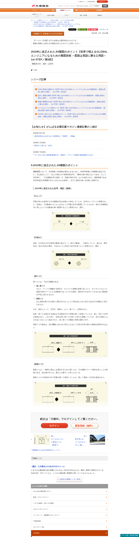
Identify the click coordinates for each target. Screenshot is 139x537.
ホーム (35, 10)
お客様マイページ (65, 10)
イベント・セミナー (70, 6)
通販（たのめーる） (82, 10)
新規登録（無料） (84, 425)
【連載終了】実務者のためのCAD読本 (44, 22)
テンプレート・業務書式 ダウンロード (46, 515)
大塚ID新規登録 (91, 1)
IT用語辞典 (37, 521)
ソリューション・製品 (47, 10)
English (86, 6)
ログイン (102, 1)
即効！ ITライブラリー (41, 497)
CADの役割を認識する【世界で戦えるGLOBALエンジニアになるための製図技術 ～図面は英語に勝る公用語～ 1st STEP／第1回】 (71, 90)
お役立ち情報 (50, 15)
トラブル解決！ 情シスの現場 (43, 503)
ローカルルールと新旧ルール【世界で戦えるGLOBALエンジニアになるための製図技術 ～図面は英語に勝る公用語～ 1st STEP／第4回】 (71, 109)
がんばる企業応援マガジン (42, 491)
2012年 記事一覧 (63, 22)
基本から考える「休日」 (44, 145)
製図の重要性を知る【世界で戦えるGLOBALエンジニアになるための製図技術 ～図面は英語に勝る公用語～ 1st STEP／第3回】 (71, 103)
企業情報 (99, 10)
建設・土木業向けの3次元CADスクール (48, 466)
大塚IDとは (81, 1)
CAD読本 (36, 533)
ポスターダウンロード (40, 509)
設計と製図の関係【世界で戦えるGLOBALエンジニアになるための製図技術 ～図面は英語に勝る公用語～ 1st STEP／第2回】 (71, 96)
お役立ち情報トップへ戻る (70, 479)
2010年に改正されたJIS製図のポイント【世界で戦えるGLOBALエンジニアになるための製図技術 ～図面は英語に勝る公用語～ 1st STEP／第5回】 (56, 25)
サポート (61, 6)
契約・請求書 (83, 15)
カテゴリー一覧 (38, 527)
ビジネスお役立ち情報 (67, 20)
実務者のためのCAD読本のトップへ (46, 450)
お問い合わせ (80, 6)
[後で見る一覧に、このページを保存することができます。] (93, 29)
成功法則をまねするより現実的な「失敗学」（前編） (55, 136)
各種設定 (99, 15)
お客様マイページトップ (37, 15)
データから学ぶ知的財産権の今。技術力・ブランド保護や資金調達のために (63, 155)
